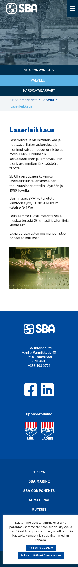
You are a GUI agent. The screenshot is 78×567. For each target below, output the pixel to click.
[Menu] (72, 8)
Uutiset (39, 509)
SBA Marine (39, 481)
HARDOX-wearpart (39, 90)
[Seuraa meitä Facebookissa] (31, 389)
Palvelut (39, 80)
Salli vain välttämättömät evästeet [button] (41, 555)
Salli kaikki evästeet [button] (41, 548)
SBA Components (39, 70)
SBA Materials (39, 500)
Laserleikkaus (21, 106)
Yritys (39, 472)
